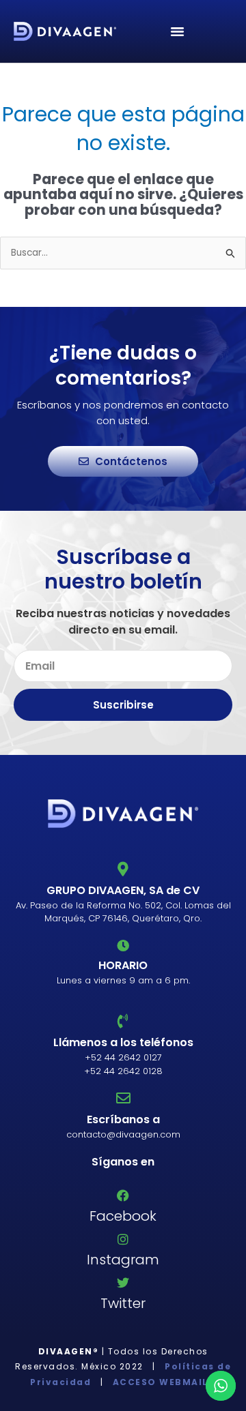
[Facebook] (123, 1195)
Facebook (123, 1216)
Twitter (123, 1303)
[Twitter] (123, 1283)
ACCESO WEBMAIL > (162, 1382)
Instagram (123, 1259)
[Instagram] (123, 1239)
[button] (178, 31)
